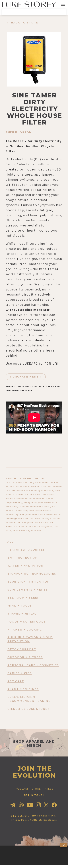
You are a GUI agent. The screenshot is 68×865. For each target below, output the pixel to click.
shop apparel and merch (34, 744)
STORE (36, 788)
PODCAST (21, 788)
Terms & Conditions (42, 815)
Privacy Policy (20, 820)
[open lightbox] (34, 59)
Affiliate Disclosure (44, 820)
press (48, 788)
